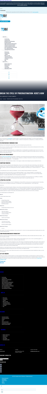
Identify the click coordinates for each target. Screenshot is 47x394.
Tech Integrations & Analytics (10, 49)
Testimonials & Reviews (9, 57)
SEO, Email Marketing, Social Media (11, 47)
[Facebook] (9, 72)
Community (7, 66)
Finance (3, 319)
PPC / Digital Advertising (9, 48)
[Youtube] (1, 372)
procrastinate (10, 138)
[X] (9, 76)
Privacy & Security (5, 378)
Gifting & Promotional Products (10, 44)
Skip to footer (9, 0)
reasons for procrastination (6, 156)
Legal (3, 320)
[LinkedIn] (9, 78)
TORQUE (6, 54)
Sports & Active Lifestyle (6, 324)
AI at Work (6, 59)
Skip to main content (3, 0)
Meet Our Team (7, 55)
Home (1, 98)
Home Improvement (5, 321)
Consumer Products (5, 316)
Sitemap (3, 382)
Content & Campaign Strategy (10, 46)
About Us (3, 292)
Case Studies (7, 67)
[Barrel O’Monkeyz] (3, 17)
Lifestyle (4, 98)
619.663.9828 (3, 10)
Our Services (7, 38)
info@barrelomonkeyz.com (34, 351)
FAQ (5, 60)
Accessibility (4, 379)
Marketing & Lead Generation (10, 41)
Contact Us (2, 345)
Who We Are (5, 297)
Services (4, 36)
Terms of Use (4, 380)
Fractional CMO (7, 40)
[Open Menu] (1, 20)
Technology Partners (8, 56)
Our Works (2, 311)
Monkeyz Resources (8, 63)
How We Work (7, 53)
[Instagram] (9, 74)
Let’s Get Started (4, 21)
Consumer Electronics (5, 318)
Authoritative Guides (8, 68)
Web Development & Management (10, 43)
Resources (5, 61)
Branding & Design (8, 42)
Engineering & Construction (6, 323)
